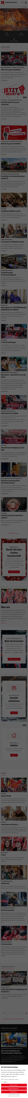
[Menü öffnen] (26, 3)
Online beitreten (14, 572)
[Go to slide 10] (20, 1013)
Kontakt (7, 34)
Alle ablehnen (13, 1092)
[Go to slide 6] (13, 1013)
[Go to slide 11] (22, 1013)
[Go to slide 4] (9, 1013)
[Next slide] (26, 1013)
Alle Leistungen (14, 41)
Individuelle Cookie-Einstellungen (14, 1094)
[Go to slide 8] (17, 1013)
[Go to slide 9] (18, 1013)
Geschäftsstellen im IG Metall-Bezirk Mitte (13, 1019)
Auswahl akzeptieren (13, 1088)
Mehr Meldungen (13, 533)
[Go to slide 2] (6, 1013)
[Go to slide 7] (15, 1013)
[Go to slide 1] (4, 1013)
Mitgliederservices (13, 659)
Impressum (18, 1095)
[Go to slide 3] (8, 1013)
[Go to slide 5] (11, 1013)
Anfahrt (13, 755)
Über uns (3, 623)
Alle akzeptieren (13, 1085)
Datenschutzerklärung (11, 1095)
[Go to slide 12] (24, 1013)
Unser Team (21, 34)
